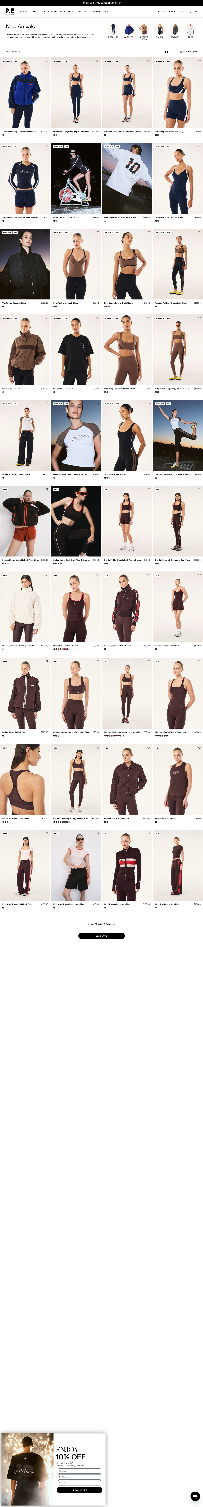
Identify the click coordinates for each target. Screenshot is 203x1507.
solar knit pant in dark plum (167, 904)
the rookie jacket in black (14, 303)
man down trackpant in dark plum (17, 904)
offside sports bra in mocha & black (120, 389)
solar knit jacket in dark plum (117, 904)
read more (85, 37)
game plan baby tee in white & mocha (70, 475)
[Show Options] (99, 1482)
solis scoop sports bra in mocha (118, 303)
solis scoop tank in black (115, 475)
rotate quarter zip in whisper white (18, 646)
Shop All (35, 12)
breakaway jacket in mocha (14, 389)
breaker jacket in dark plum (116, 819)
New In (23, 12)
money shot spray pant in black (16, 475)
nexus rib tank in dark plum (65, 646)
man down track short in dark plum (68, 904)
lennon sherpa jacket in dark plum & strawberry (20, 560)
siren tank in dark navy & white (169, 218)
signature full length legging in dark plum (122, 732)
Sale (105, 12)
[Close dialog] (102, 1436)
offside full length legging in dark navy (71, 132)
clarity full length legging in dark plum (172, 560)
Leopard (95, 12)
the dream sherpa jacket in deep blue (19, 132)
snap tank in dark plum (165, 819)
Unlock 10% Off (80, 1490)
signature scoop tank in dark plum (170, 732)
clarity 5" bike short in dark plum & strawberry (123, 560)
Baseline (82, 12)
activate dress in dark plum (167, 646)
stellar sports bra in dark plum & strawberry (72, 560)
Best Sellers (67, 12)
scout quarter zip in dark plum (117, 646)
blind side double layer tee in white (120, 218)
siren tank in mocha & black (65, 303)
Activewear (50, 12)
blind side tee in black (63, 389)
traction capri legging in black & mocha (173, 475)
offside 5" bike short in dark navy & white (122, 132)
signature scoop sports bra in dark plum (71, 732)
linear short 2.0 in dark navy (66, 218)
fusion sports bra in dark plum (15, 819)
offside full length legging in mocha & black (173, 389)
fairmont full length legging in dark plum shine (72, 819)
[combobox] (78, 1482)
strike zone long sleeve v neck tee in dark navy (21, 218)
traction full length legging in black (171, 303)
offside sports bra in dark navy (169, 132)
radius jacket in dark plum (14, 732)
